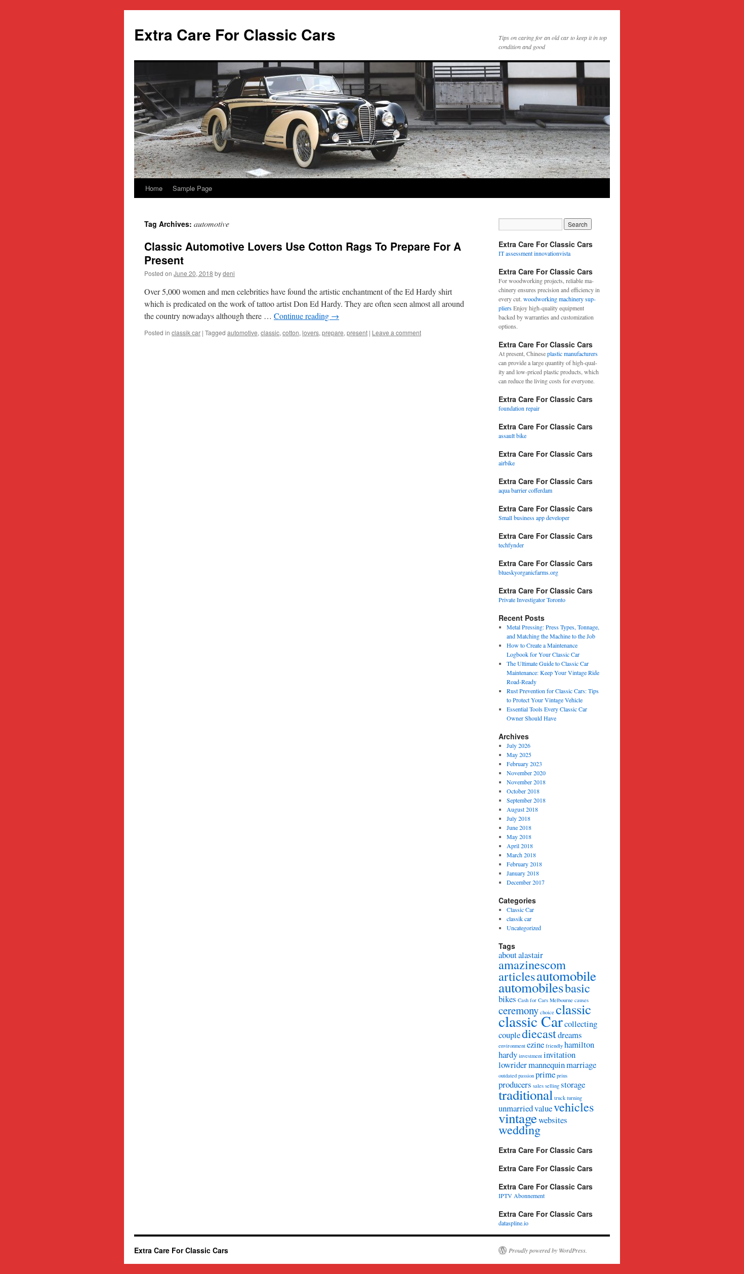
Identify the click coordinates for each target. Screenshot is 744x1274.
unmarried (516, 1108)
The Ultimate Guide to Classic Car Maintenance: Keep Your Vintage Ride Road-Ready (553, 672)
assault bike (512, 435)
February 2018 (524, 864)
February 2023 (524, 764)
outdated (508, 1075)
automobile (566, 976)
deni (229, 273)
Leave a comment (396, 332)
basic (577, 987)
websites (553, 1120)
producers (515, 1084)
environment (512, 1045)
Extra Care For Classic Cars (235, 34)
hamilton (579, 1044)
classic (270, 332)
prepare (333, 332)
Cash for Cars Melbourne (545, 1000)
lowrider (513, 1064)
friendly (554, 1045)
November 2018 (526, 782)
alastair (530, 955)
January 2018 (523, 873)
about (508, 955)
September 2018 (526, 800)
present (357, 332)
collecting (580, 1023)
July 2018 (518, 818)
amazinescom (532, 964)
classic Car (531, 1021)
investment (530, 1055)
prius (562, 1075)
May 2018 (519, 836)
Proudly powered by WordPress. (548, 1250)
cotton (290, 332)
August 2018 (522, 809)
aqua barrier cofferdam (525, 490)
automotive (242, 332)
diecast (539, 1033)
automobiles (531, 987)
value (543, 1108)
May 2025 (519, 754)
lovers (310, 332)
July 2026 (518, 745)
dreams (570, 1035)
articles (517, 976)
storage (573, 1084)
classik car (186, 332)
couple (509, 1035)
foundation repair (519, 408)
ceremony (519, 1010)
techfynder (511, 545)
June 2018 (519, 827)
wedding (520, 1129)
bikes (507, 999)
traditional (526, 1095)
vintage (518, 1118)
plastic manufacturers (572, 353)
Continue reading (306, 315)
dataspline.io (513, 1223)
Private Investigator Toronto (532, 599)
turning (574, 1097)
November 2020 (526, 773)
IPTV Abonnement (522, 1195)
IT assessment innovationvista (534, 253)
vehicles (574, 1106)
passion (526, 1075)
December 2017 (526, 882)
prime (545, 1074)
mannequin (546, 1064)
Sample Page (192, 188)
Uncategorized (524, 928)
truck (559, 1097)
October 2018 (523, 791)
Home (153, 188)
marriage (581, 1064)
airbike (507, 463)
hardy (508, 1054)
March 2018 (521, 855)
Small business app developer (534, 517)
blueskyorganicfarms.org (528, 572)
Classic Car (520, 909)
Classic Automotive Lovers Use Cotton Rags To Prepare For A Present (302, 252)
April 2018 (520, 846)
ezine (535, 1044)
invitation (559, 1054)
